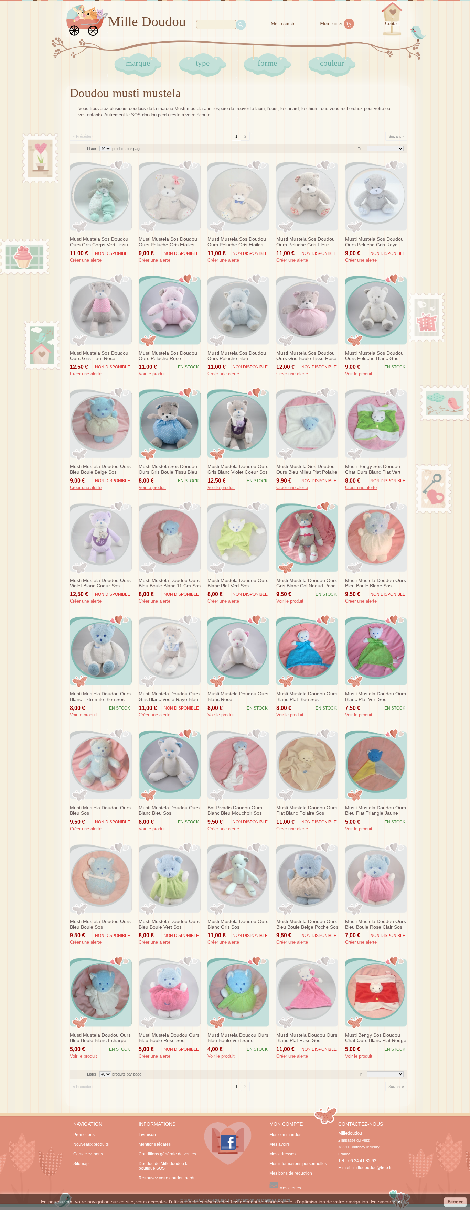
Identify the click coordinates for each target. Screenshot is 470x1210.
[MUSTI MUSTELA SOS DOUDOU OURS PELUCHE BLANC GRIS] (376, 310)
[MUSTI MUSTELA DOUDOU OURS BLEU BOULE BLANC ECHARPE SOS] (101, 992)
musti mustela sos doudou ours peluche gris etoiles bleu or (236, 242)
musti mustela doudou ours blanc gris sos (237, 924)
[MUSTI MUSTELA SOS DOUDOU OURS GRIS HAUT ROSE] (101, 310)
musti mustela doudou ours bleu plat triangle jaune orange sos (375, 811)
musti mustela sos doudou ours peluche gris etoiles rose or (168, 242)
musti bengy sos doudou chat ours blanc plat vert (372, 469)
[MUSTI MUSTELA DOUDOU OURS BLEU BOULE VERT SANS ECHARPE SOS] (238, 992)
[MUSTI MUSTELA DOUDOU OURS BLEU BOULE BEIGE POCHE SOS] (307, 878)
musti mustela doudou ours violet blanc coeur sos (100, 582)
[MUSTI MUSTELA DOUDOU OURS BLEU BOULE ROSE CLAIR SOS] (376, 878)
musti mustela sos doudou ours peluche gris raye (374, 241)
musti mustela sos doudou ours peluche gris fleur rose (305, 242)
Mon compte (283, 24)
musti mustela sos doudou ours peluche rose (168, 355)
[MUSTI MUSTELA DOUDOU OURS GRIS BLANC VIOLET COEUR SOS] (238, 423)
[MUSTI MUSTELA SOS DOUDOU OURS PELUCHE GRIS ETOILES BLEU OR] (238, 196)
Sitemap (81, 1163)
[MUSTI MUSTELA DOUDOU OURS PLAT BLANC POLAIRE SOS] (307, 764)
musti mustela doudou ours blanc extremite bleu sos (100, 696)
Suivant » (396, 136)
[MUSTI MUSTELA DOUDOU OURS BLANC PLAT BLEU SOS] (307, 651)
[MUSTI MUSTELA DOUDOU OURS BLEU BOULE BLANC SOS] (376, 537)
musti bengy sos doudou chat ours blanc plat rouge (375, 1037)
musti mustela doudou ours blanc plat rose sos (306, 1037)
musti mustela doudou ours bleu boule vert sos (169, 924)
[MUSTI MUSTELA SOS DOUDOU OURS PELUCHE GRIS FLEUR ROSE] (307, 196)
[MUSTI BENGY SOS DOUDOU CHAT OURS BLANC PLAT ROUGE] (376, 992)
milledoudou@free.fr (372, 1167)
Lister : (93, 149)
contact (392, 23)
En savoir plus (386, 1201)
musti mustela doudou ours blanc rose (237, 696)
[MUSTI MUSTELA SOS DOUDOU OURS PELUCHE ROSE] (170, 310)
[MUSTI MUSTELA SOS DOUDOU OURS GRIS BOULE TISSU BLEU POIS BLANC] (170, 423)
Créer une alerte (86, 260)
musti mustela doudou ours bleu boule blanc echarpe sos (100, 1038)
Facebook (228, 1143)
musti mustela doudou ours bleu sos (100, 810)
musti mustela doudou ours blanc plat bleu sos (306, 696)
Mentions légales (155, 1144)
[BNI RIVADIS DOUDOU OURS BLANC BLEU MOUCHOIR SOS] (238, 764)
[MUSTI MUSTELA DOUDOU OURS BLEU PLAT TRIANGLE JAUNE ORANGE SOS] (376, 764)
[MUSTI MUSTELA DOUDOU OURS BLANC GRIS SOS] (238, 878)
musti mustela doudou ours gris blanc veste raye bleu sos (169, 697)
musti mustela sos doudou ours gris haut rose (99, 355)
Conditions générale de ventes (167, 1154)
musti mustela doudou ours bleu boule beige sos (100, 469)
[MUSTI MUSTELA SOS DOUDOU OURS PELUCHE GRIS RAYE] (376, 196)
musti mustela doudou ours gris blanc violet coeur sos (237, 469)
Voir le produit (152, 373)
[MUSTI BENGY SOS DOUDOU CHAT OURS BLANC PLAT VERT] (376, 423)
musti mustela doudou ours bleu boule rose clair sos (375, 924)
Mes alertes (289, 1188)
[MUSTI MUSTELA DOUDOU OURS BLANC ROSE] (238, 651)
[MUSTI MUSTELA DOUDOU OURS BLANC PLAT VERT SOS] (238, 537)
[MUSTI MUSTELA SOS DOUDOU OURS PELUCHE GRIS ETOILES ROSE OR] (170, 196)
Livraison (147, 1134)
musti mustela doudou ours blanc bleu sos (169, 810)
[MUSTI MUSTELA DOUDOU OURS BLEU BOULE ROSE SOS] (170, 992)
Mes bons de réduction (290, 1173)
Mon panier (331, 23)
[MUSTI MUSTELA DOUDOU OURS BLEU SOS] (101, 764)
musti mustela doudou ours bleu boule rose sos (169, 1037)
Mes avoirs (279, 1144)
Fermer (455, 1201)
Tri (360, 149)
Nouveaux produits (91, 1144)
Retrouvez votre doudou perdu (167, 1178)
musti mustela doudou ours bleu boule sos (100, 924)
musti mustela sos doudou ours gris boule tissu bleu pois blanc (168, 469)
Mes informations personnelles (298, 1163)
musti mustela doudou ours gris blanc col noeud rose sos (306, 583)
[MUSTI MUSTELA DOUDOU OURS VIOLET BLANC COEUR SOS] (101, 537)
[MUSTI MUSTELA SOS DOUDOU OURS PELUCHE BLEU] (238, 310)
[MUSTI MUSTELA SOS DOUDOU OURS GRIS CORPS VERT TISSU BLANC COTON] (101, 196)
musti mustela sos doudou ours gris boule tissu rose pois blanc (306, 356)
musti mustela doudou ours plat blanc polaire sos (306, 810)
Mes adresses (282, 1154)
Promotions (84, 1134)
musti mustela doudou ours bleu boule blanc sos (375, 582)
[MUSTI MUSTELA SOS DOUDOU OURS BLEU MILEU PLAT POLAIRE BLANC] (307, 423)
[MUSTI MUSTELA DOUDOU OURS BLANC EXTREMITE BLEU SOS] (101, 651)
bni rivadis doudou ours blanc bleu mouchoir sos (234, 810)
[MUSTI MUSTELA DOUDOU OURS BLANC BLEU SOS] (170, 764)
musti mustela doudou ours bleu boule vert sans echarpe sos (237, 1038)
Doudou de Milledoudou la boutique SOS (164, 1166)
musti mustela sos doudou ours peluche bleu (236, 355)
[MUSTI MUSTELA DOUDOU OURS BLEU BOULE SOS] (101, 878)
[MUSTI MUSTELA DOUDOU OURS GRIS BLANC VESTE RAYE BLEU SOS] (170, 651)
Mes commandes (285, 1134)
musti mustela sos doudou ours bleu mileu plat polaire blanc (306, 469)
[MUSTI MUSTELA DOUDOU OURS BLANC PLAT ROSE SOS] (307, 992)
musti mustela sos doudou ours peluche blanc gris (374, 355)
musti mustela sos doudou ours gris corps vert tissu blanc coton (99, 242)
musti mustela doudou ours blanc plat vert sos (237, 582)
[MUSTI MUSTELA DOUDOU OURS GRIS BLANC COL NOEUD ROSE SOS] (307, 537)
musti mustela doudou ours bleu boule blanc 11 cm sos (170, 582)
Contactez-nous (88, 1154)
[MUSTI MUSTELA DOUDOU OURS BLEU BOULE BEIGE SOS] (101, 423)
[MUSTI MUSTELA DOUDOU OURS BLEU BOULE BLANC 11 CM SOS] (170, 537)
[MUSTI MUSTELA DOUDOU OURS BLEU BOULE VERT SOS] (170, 878)
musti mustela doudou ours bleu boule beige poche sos (307, 924)
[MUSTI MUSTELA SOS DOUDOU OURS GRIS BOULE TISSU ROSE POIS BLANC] (307, 310)
